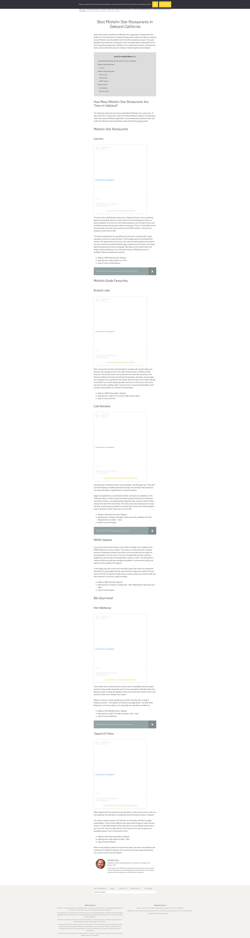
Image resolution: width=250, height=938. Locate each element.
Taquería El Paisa (104, 91)
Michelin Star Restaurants (106, 64)
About (112, 888)
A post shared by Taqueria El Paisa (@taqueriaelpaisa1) (120, 805)
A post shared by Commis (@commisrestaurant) (120, 210)
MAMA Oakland (103, 81)
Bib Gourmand (102, 84)
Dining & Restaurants (93, 9)
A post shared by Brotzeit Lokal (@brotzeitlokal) (120, 362)
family (101, 569)
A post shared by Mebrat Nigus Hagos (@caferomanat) (120, 478)
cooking (139, 121)
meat (104, 496)
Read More (165, 4)
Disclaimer (148, 888)
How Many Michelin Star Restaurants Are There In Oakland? (117, 61)
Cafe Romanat (103, 78)
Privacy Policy (136, 888)
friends (124, 380)
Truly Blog (82, 9)
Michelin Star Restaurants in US (142, 9)
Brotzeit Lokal (103, 74)
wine (131, 504)
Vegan (96, 496)
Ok (155, 4)
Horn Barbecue (103, 88)
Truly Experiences (100, 888)
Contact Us (123, 888)
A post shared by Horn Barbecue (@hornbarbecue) (120, 679)
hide (134, 57)
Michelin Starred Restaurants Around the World (116, 9)
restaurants (134, 35)
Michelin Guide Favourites (106, 71)
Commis (101, 68)
